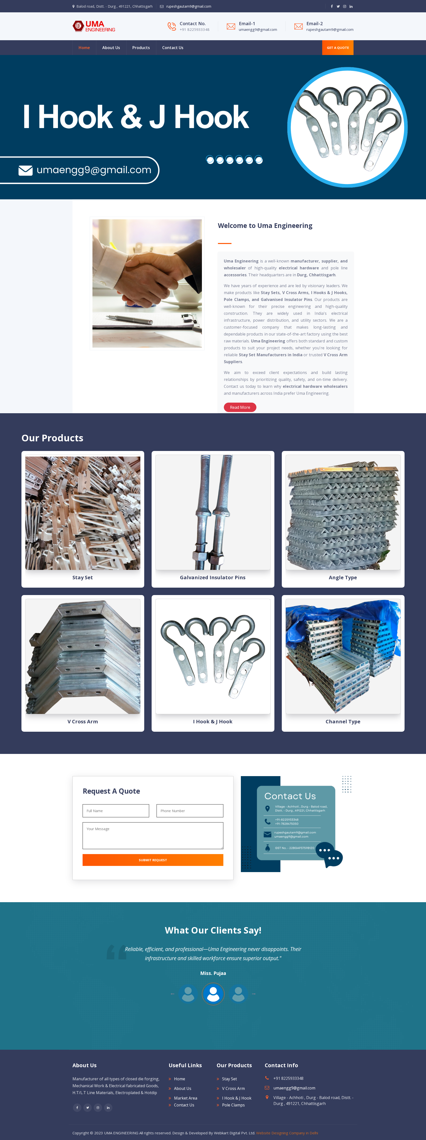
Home (84, 47)
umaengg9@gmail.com (258, 29)
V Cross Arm (83, 721)
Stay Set (82, 577)
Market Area (185, 1098)
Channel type (343, 721)
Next (172, 994)
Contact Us (172, 47)
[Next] (2, 127)
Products (141, 47)
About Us (111, 47)
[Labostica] (93, 26)
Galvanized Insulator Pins (213, 577)
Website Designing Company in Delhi (287, 1132)
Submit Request (153, 860)
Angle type (343, 577)
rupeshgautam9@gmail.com (188, 6)
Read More (240, 407)
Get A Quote (338, 47)
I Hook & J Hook (212, 721)
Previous (254, 994)
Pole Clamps (233, 1105)
